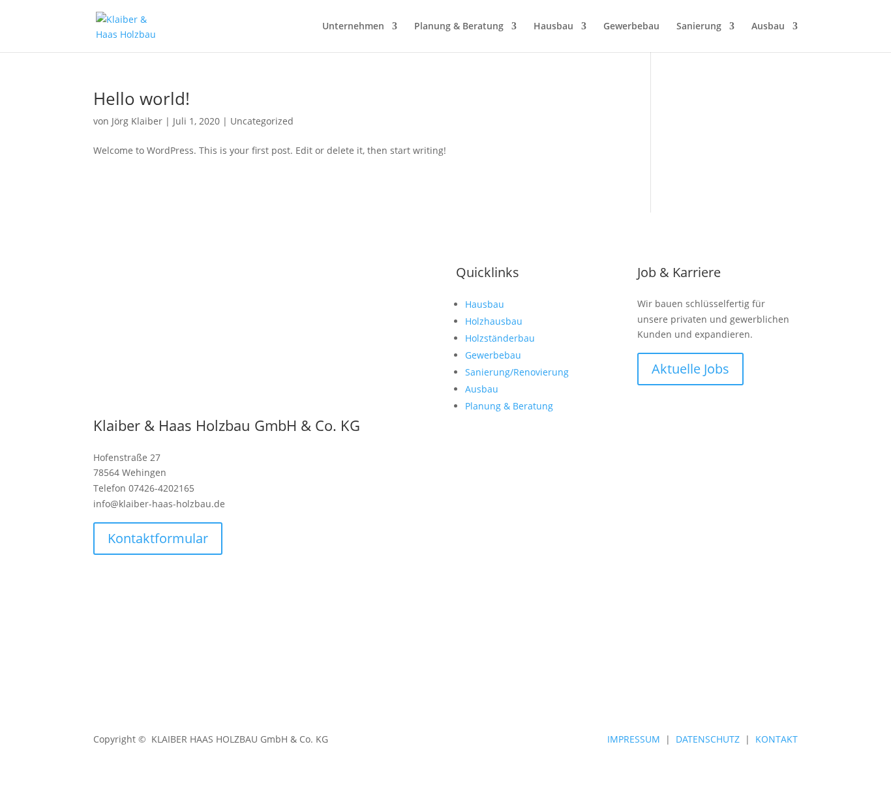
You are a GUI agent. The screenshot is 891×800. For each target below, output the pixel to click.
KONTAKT (776, 739)
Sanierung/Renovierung (517, 372)
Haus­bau (553, 27)
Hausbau (484, 304)
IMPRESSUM (633, 739)
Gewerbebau (493, 355)
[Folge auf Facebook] (761, 609)
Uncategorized (262, 121)
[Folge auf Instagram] (787, 609)
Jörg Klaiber (137, 121)
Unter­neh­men (353, 27)
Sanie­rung (698, 27)
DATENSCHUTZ (708, 739)
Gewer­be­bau (631, 27)
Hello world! (141, 98)
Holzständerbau (500, 338)
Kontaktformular (158, 538)
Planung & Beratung (459, 27)
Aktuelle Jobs (690, 369)
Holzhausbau (493, 321)
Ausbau (768, 27)
